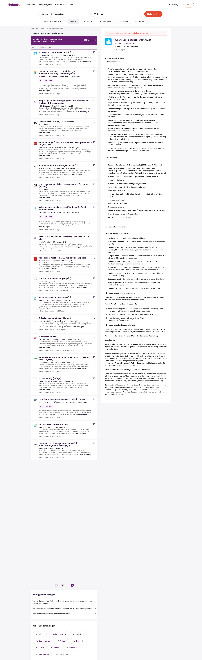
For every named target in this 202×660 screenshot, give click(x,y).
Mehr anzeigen (85, 61)
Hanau (42, 28)
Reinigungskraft (59, 634)
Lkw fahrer (73, 648)
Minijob (56, 648)
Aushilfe (79, 634)
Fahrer (41, 634)
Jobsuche (34, 28)
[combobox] (65, 14)
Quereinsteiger (45, 641)
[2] (72, 585)
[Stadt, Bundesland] (115, 14)
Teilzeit (63, 641)
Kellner (41, 648)
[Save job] (94, 52)
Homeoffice (80, 641)
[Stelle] (63, 14)
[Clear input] (87, 14)
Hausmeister (44, 654)
